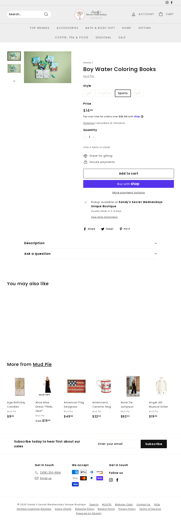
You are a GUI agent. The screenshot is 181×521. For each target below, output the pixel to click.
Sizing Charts (63, 509)
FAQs (157, 504)
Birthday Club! (124, 504)
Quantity (90, 130)
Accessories (67, 28)
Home (126, 28)
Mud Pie (88, 76)
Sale (122, 37)
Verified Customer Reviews (34, 509)
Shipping (88, 123)
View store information (104, 217)
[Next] (14, 80)
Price (87, 104)
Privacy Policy (127, 509)
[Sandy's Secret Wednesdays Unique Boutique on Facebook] (117, 480)
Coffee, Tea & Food (71, 37)
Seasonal (104, 37)
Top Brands (40, 28)
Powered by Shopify (89, 513)
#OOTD (107, 504)
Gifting (144, 28)
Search (94, 504)
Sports (123, 93)
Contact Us (143, 504)
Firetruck (104, 93)
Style (87, 86)
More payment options (128, 192)
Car (88, 93)
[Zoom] (47, 67)
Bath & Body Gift (100, 28)
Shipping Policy (84, 509)
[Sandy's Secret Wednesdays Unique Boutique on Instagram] (111, 480)
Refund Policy (106, 509)
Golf (138, 93)
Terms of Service (150, 509)
